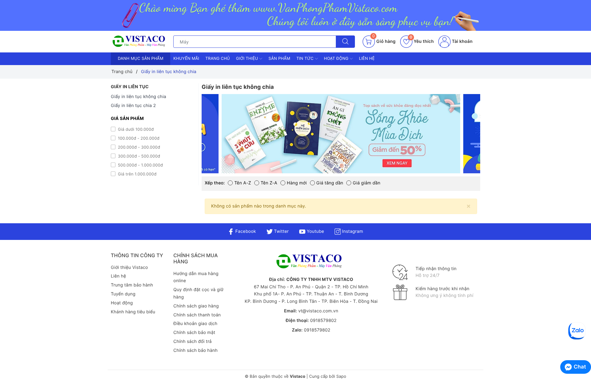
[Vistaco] (295, 15)
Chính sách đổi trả (192, 341)
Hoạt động (337, 58)
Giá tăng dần (329, 183)
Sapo (341, 376)
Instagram (352, 231)
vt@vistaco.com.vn (318, 311)
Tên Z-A (269, 183)
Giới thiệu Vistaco (129, 267)
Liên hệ (367, 58)
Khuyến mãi (186, 58)
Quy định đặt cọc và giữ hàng (198, 293)
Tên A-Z (242, 183)
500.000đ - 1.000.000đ (140, 165)
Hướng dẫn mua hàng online (195, 277)
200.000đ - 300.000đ (138, 147)
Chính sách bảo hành (195, 350)
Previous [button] (186, 138)
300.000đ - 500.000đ (138, 156)
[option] (341, 133)
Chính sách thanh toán (197, 315)
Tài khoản (461, 41)
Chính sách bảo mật (194, 332)
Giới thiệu (247, 58)
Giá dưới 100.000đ (135, 129)
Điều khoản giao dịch (195, 323)
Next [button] (495, 138)
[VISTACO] (140, 41)
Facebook (245, 231)
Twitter (281, 231)
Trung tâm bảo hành (132, 285)
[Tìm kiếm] (345, 41)
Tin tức (305, 58)
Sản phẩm (279, 58)
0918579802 (323, 320)
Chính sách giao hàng (196, 306)
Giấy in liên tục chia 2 (133, 105)
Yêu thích (422, 41)
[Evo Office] (341, 133)
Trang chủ (217, 58)
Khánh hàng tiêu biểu (133, 312)
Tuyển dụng (123, 294)
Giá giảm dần (366, 183)
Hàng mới (297, 183)
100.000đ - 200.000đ (138, 138)
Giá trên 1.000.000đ (136, 174)
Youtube (314, 231)
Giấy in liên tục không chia (138, 96)
